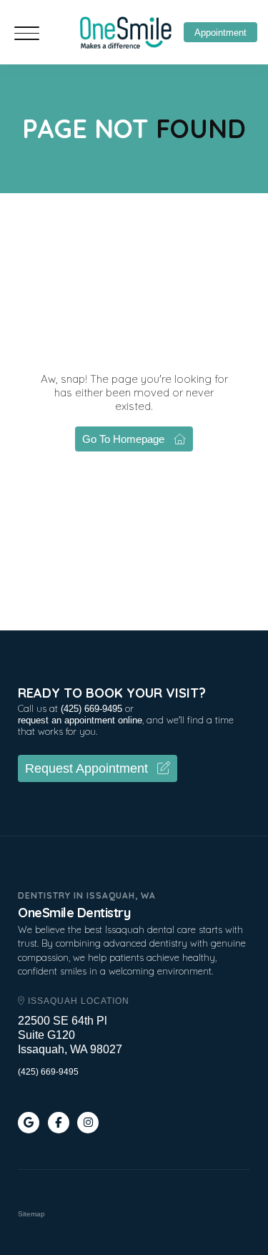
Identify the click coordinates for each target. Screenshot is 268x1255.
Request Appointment (86, 768)
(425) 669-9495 (91, 708)
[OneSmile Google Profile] (28, 1122)
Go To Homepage (123, 439)
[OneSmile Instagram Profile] (88, 1122)
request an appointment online (80, 720)
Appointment (220, 32)
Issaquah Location (77, 1001)
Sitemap (31, 1214)
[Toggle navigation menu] (26, 34)
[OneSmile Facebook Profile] (58, 1122)
